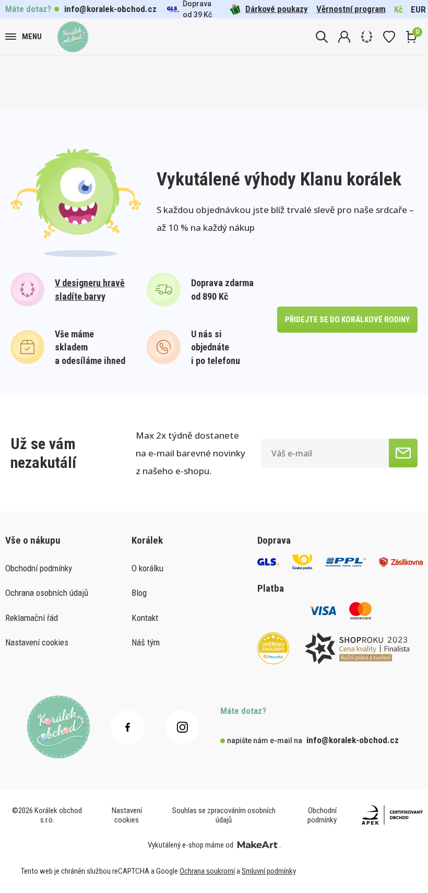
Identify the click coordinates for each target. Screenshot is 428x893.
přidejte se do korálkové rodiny (347, 319)
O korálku (147, 568)
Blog (139, 593)
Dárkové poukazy (276, 9)
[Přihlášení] (344, 37)
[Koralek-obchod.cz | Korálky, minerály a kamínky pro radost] (72, 36)
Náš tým (146, 642)
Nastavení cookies (36, 642)
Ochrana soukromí (207, 871)
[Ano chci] (403, 453)
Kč (398, 9)
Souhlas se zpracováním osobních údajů (224, 815)
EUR (418, 9)
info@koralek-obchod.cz (110, 9)
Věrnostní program (351, 9)
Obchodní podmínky (38, 568)
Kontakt (145, 618)
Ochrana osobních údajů (46, 593)
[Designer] (367, 37)
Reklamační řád (31, 618)
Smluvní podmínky (269, 871)
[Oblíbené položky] (389, 37)
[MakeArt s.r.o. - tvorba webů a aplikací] (259, 845)
